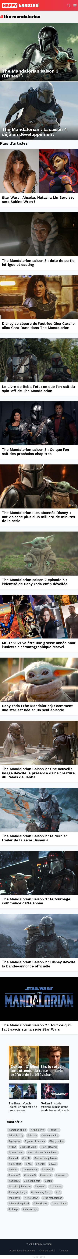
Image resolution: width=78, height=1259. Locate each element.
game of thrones (36, 1141)
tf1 (59, 1192)
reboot (13, 1169)
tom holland (60, 1203)
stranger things (18, 1192)
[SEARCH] (68, 5)
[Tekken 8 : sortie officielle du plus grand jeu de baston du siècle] (55, 1091)
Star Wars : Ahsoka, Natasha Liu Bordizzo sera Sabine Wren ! (38, 199)
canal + (55, 1129)
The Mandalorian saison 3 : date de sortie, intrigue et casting (38, 262)
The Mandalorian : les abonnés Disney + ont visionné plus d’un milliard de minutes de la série (38, 517)
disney (33, 1135)
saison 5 (62, 1175)
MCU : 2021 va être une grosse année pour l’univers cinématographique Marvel (39, 645)
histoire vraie (29, 1146)
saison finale (33, 1180)
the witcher (41, 1203)
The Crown (32, 1197)
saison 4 (46, 1175)
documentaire (50, 1135)
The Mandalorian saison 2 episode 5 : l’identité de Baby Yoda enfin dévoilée (34, 582)
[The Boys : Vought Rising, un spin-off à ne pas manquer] (23, 1091)
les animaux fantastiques (43, 1152)
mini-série (15, 1163)
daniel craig (16, 1135)
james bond (16, 1152)
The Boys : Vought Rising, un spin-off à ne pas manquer (23, 1107)
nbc (30, 1163)
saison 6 (15, 1180)
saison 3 (31, 1175)
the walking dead (19, 1203)
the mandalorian (53, 1197)
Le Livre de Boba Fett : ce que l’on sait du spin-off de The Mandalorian (38, 389)
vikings (14, 1209)
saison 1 (48, 1169)
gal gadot (15, 1141)
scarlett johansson (20, 1186)
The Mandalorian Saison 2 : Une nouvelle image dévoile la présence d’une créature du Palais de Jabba (38, 773)
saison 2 (15, 1175)
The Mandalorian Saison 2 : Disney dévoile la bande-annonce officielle (38, 964)
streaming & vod (42, 1192)
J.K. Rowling (50, 1146)
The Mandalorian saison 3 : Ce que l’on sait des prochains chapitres (35, 451)
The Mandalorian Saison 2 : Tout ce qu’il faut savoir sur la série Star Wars (37, 1027)
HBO (13, 1146)
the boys (15, 1197)
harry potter (57, 1141)
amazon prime (18, 1129)
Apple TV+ (38, 1129)
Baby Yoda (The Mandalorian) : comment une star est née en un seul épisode (37, 708)
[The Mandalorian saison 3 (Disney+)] (39, 52)
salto (49, 1180)
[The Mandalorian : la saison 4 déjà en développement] (39, 110)
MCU (27, 1158)
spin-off (41, 1186)
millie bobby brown (46, 1158)
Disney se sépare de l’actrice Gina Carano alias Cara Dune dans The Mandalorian (38, 325)
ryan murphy (30, 1169)
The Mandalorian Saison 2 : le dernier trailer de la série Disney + (34, 838)
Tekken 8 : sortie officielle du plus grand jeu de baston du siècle (55, 1107)
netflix (41, 1163)
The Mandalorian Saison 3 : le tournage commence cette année (36, 901)
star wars (57, 1186)
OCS (53, 1163)
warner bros (31, 1209)
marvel (14, 1158)
